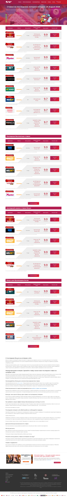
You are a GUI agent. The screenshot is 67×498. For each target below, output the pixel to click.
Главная (7, 473)
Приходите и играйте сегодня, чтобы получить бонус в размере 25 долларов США (17, 128)
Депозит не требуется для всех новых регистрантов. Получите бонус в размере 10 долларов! (18, 198)
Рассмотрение (46, 36)
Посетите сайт (55, 35)
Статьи (7, 480)
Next (61, 460)
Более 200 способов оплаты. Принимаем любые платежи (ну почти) (15, 72)
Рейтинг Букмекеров (9, 474)
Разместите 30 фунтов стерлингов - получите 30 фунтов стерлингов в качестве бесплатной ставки (19, 176)
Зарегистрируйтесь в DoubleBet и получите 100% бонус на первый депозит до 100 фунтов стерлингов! (19, 162)
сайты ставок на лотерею (39, 388)
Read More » (49, 460)
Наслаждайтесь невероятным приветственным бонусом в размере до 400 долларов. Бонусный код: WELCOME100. (21, 115)
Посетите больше (33, 203)
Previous (5, 460)
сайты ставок (20, 383)
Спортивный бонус (9, 476)
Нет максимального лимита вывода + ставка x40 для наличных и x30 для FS (16, 188)
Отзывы (7, 479)
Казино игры (8, 477)
